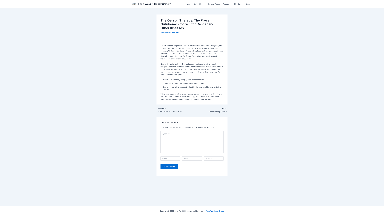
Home (188, 4)
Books (248, 4)
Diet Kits (237, 4)
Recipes (226, 4)
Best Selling (198, 4)
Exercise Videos (214, 4)
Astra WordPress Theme (215, 211)
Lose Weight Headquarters (154, 4)
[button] (203, 4)
